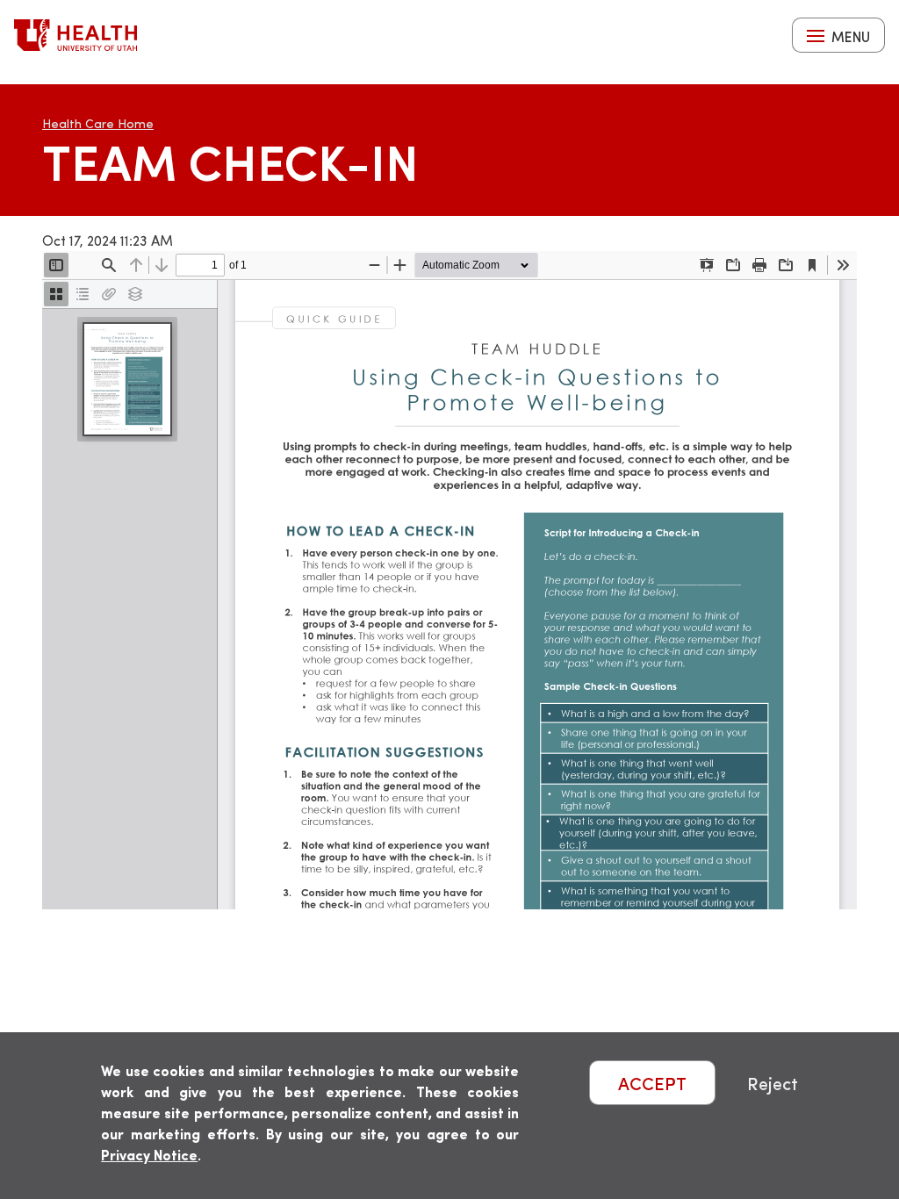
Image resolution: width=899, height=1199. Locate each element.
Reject (772, 1083)
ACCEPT (652, 1083)
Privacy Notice (149, 1155)
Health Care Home (98, 123)
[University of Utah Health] (75, 35)
